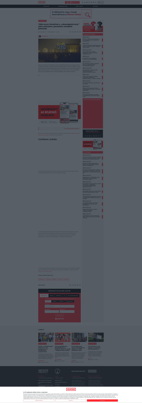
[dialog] (71, 395)
